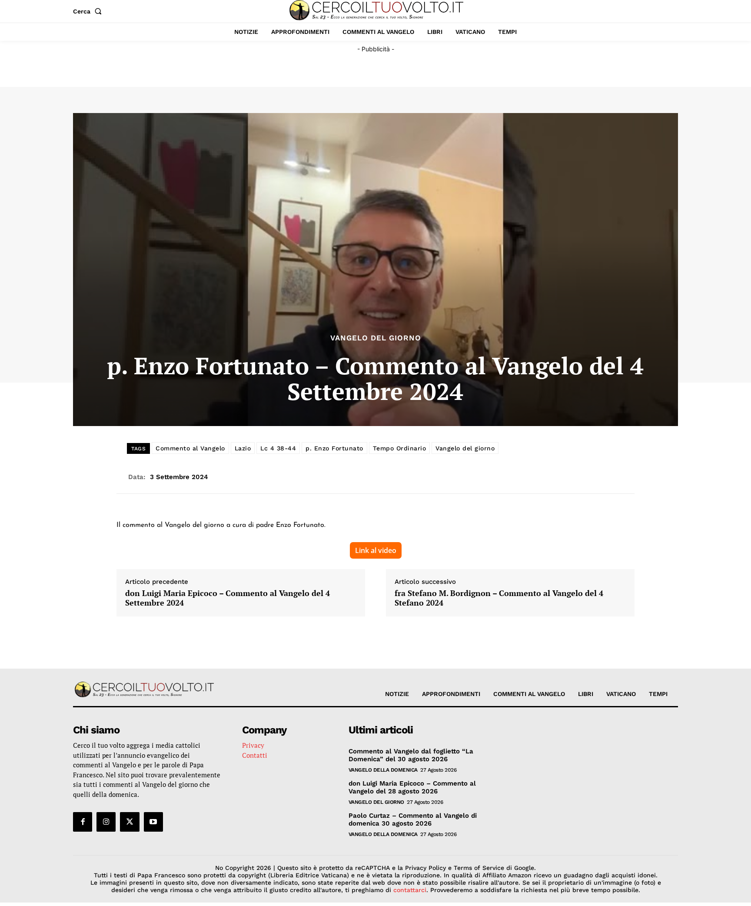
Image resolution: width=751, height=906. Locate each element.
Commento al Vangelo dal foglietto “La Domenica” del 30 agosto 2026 (411, 755)
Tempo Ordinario (399, 448)
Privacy (253, 745)
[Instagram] (106, 821)
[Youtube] (153, 821)
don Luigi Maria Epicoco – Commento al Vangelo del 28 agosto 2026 (412, 787)
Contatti (254, 755)
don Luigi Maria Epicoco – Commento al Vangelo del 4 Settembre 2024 (227, 598)
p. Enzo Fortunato (334, 448)
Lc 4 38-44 (278, 448)
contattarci (409, 889)
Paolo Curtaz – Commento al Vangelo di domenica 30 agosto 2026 (413, 819)
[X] (129, 821)
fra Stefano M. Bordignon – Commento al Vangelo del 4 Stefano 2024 (499, 598)
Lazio (243, 448)
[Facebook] (82, 821)
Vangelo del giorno (465, 448)
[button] (89, 11)
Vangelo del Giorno (375, 338)
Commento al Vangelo (190, 448)
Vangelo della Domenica (383, 770)
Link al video (375, 550)
